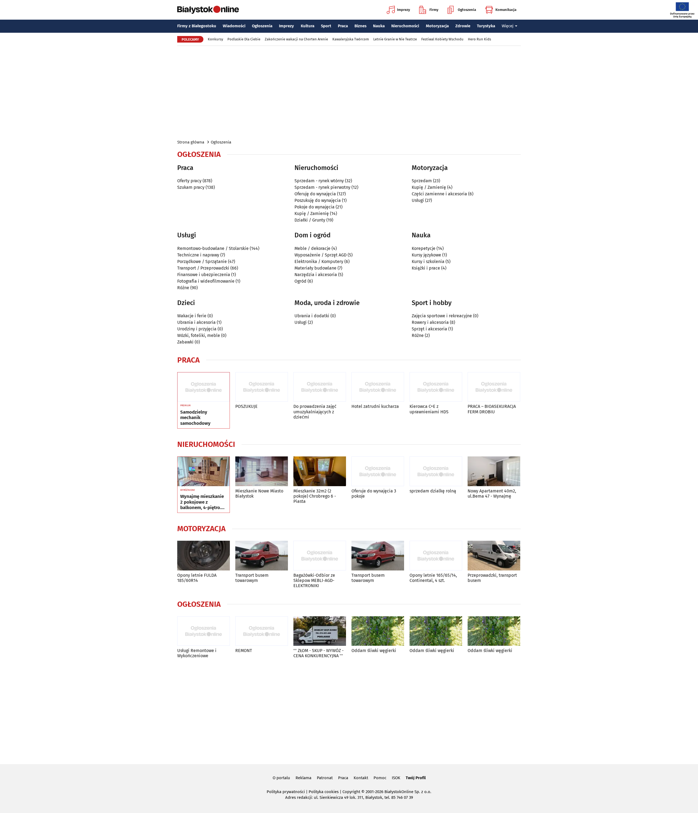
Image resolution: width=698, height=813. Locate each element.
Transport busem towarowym (252, 578)
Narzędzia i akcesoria (315, 274)
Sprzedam (422, 180)
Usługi (418, 200)
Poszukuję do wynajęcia (317, 200)
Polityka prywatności (286, 791)
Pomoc (380, 777)
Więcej (507, 25)
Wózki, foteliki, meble (198, 335)
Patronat (325, 777)
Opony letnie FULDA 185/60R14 (196, 578)
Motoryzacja (437, 25)
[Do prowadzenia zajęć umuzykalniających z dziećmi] (319, 387)
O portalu (281, 777)
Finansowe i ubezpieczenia (203, 274)
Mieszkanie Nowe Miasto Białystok (259, 493)
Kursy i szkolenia (428, 261)
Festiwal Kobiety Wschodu (442, 39)
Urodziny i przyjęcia (196, 328)
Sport (326, 25)
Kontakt (361, 777)
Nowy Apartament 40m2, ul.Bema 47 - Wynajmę (492, 493)
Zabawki (185, 342)
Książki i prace (426, 268)
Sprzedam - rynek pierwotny (322, 187)
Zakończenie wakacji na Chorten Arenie (296, 39)
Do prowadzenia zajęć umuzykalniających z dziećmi (314, 411)
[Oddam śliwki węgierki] (377, 631)
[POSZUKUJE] (261, 387)
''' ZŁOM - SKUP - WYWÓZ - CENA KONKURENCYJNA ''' (318, 653)
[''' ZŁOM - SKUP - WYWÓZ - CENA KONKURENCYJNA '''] (319, 631)
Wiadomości (234, 25)
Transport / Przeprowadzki (203, 268)
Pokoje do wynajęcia (314, 207)
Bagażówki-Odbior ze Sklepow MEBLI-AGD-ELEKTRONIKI (314, 580)
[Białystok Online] (208, 10)
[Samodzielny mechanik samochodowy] (203, 387)
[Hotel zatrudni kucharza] (377, 387)
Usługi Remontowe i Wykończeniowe (196, 653)
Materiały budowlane (315, 268)
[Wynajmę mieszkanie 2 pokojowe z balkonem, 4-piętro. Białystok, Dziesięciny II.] (203, 471)
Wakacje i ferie (191, 315)
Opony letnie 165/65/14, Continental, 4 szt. (433, 578)
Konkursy (215, 39)
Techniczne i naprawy (198, 255)
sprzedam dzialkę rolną (433, 491)
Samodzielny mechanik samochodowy (195, 418)
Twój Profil (416, 777)
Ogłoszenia (467, 10)
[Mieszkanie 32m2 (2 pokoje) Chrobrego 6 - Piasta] (319, 471)
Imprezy (403, 10)
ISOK (396, 777)
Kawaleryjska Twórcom (350, 39)
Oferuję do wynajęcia (315, 193)
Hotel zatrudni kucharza (375, 406)
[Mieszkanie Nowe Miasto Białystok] (261, 471)
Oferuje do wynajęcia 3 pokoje (373, 493)
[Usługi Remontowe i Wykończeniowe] (203, 631)
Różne (183, 287)
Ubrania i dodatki (311, 315)
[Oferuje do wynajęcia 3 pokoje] (377, 471)
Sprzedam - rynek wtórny (319, 180)
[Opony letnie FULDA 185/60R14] (203, 555)
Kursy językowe (426, 255)
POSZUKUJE (246, 406)
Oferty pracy (189, 180)
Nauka (379, 25)
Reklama (303, 777)
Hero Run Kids (479, 39)
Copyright (351, 791)
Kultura (307, 25)
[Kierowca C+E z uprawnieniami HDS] (436, 387)
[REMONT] (261, 631)
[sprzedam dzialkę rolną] (436, 471)
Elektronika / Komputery (318, 261)
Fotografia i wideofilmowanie (205, 281)
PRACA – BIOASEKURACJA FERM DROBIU (492, 409)
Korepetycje (423, 248)
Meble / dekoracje (312, 248)
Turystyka (486, 25)
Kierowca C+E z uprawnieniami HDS (429, 409)
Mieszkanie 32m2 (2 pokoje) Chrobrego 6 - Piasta (314, 496)
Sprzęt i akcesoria (429, 328)
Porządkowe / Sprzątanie (202, 261)
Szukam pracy (190, 187)
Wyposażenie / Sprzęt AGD (320, 255)
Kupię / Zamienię (311, 213)
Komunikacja (505, 10)
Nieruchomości (405, 25)
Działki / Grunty (309, 220)
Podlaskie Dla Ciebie (243, 39)
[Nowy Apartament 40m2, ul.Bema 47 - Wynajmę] (494, 471)
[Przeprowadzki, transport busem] (494, 555)
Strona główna (190, 142)
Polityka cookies (324, 791)
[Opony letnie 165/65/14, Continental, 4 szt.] (436, 555)
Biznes (360, 25)
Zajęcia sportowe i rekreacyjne (442, 315)
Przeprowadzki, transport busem (492, 578)
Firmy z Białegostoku (196, 25)
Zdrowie (462, 25)
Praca (343, 25)
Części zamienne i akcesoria (439, 193)
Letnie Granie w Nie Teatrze (395, 39)
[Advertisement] (349, 92)
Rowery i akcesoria (430, 322)
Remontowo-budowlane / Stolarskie (213, 248)
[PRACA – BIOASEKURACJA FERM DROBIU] (494, 387)
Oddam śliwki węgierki (373, 650)
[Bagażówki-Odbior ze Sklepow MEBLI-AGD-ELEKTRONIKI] (319, 555)
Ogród (300, 281)
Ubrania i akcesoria (196, 322)
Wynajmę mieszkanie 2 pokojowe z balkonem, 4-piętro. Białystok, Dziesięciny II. (203, 502)
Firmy (433, 10)
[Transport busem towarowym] (261, 555)
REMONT (243, 650)
